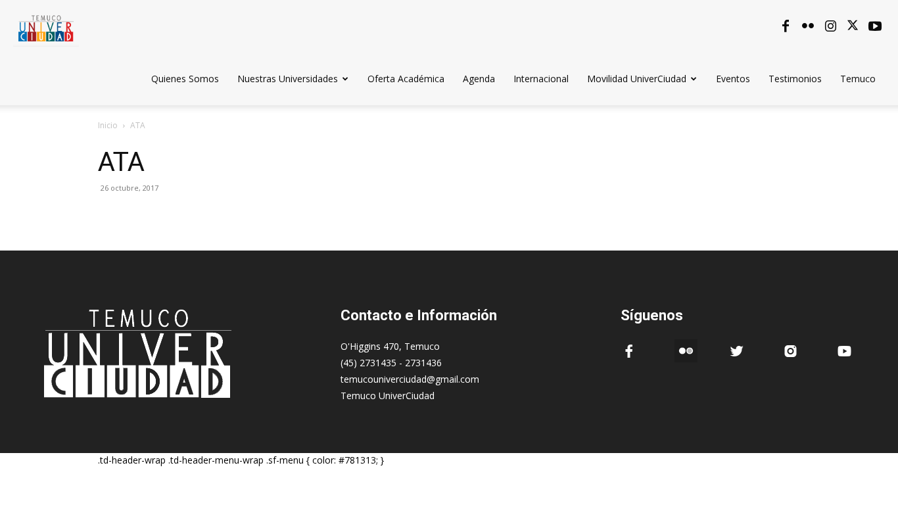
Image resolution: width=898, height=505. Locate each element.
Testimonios (795, 78)
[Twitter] (853, 26)
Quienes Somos (185, 78)
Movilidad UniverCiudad (636, 78)
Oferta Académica (405, 78)
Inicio (108, 125)
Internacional (541, 78)
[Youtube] (875, 26)
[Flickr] (808, 26)
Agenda (479, 78)
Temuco (858, 78)
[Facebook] (785, 26)
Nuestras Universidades (287, 78)
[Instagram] (830, 26)
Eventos (733, 78)
